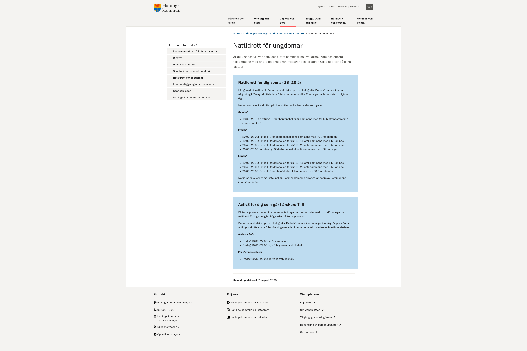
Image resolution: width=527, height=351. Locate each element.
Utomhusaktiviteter (184, 64)
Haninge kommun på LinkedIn (248, 317)
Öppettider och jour (168, 334)
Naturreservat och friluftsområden (194, 51)
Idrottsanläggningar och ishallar (192, 84)
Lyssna (321, 6)
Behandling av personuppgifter (318, 324)
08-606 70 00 (165, 309)
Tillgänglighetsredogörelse (316, 317)
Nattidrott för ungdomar (188, 77)
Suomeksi (354, 6)
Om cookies (307, 332)
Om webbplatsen (310, 309)
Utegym (177, 58)
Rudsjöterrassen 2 (168, 326)
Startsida (238, 33)
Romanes (342, 6)
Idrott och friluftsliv (288, 33)
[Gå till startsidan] (167, 10)
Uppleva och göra (260, 33)
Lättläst (331, 6)
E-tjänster (306, 302)
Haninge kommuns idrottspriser (192, 97)
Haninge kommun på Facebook (249, 302)
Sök (369, 6)
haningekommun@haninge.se (175, 302)
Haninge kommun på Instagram (250, 309)
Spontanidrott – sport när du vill (192, 71)
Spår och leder (182, 90)
